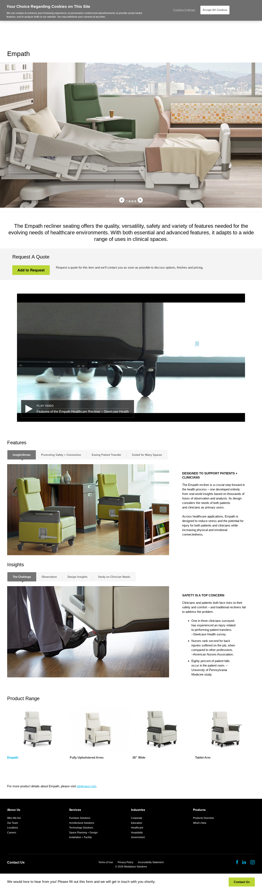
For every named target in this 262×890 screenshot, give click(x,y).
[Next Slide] (140, 200)
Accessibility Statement (151, 862)
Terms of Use (105, 862)
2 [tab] (130, 201)
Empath (12, 757)
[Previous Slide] (121, 200)
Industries (138, 810)
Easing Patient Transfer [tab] (106, 454)
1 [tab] (127, 201)
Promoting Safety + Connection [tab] (61, 454)
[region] (131, 10)
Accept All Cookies (215, 9)
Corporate (136, 818)
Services (75, 810)
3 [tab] (132, 201)
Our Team (12, 823)
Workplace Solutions (135, 866)
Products (199, 810)
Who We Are (14, 818)
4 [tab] (135, 201)
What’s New (199, 823)
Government (138, 837)
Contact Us (16, 862)
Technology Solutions (81, 827)
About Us (13, 810)
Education (136, 823)
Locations (12, 827)
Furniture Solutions (79, 818)
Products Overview (203, 818)
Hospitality (137, 832)
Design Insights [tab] (77, 576)
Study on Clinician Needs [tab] (114, 576)
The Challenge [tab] (22, 576)
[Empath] (37, 729)
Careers (11, 832)
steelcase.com (86, 786)
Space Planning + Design (83, 832)
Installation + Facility (80, 837)
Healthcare (137, 827)
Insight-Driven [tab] (21, 454)
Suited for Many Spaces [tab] (147, 454)
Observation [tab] (49, 576)
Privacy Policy (125, 862)
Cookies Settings (184, 9)
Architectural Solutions (81, 823)
